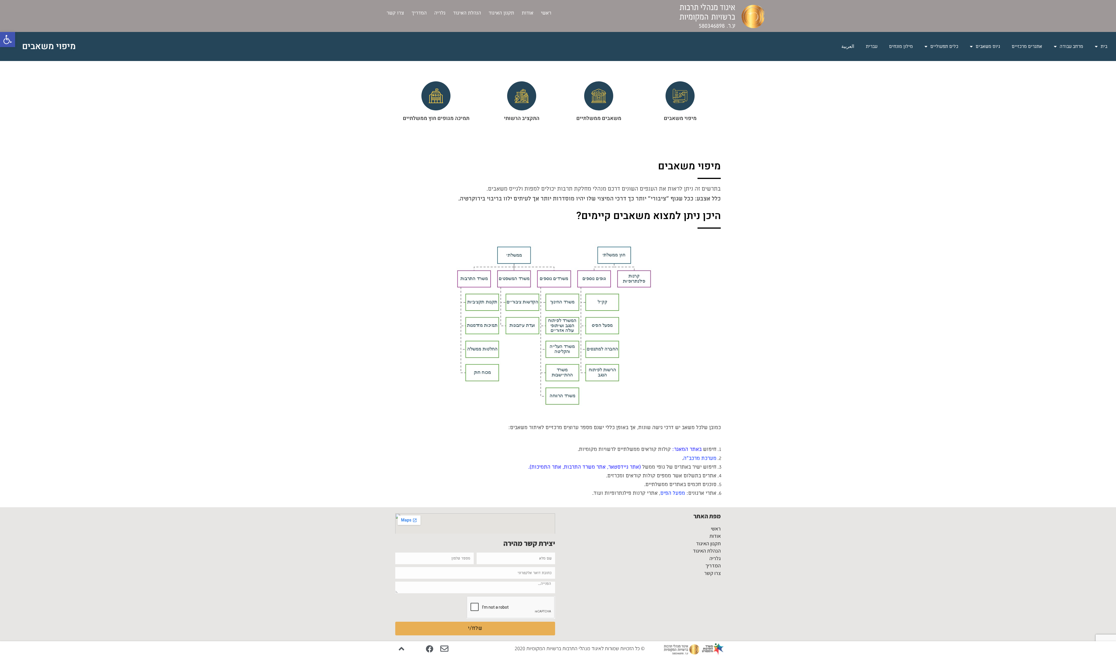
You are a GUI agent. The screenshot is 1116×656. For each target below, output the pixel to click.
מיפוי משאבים (680, 118)
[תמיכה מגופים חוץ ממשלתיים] (435, 95)
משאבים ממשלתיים (598, 118)
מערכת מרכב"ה (699, 458)
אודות (527, 13)
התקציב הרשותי (521, 118)
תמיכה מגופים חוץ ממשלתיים (436, 118)
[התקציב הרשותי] (521, 95)
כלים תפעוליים (944, 46)
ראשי (546, 13)
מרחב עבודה (1071, 46)
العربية (847, 46)
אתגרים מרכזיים (1027, 46)
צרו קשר (395, 13)
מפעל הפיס (672, 493)
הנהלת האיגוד (467, 13)
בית (1104, 46)
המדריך (419, 13)
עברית (871, 46)
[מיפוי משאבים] (680, 95)
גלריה (440, 13)
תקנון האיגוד (501, 13)
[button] (7, 39)
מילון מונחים (901, 46)
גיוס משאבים (988, 46)
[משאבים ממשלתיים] (598, 95)
